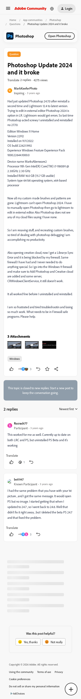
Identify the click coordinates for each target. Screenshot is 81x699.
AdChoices (19, 693)
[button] (8, 10)
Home (12, 20)
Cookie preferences (19, 679)
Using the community (21, 672)
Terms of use (44, 672)
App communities (33, 20)
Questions (14, 24)
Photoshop (55, 20)
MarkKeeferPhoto (25, 88)
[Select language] (52, 8)
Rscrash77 (20, 423)
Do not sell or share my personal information (34, 686)
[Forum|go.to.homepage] (30, 8)
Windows (14, 358)
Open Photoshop (59, 36)
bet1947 (19, 479)
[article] (40, 443)
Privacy (59, 672)
